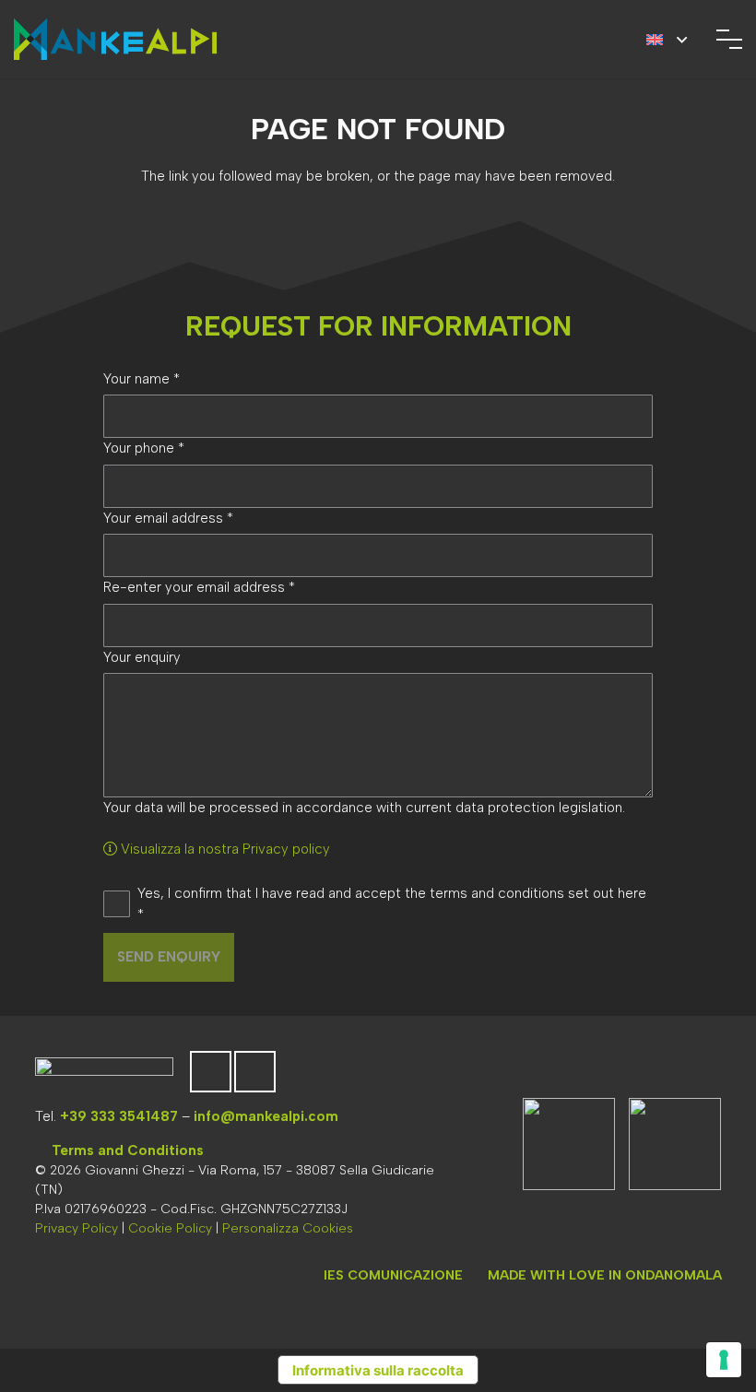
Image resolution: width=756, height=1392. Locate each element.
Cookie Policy (170, 1228)
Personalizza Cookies (287, 1228)
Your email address (168, 518)
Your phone (143, 448)
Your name (141, 379)
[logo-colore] (115, 39)
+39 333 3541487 (119, 1116)
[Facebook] (210, 1071)
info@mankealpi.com (266, 1116)
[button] (666, 39)
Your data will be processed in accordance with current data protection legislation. (364, 807)
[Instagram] (255, 1071)
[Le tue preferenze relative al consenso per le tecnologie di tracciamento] (723, 1359)
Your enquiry (142, 657)
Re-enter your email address (199, 587)
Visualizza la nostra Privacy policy (223, 849)
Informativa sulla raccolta (378, 1370)
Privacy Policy (76, 1228)
